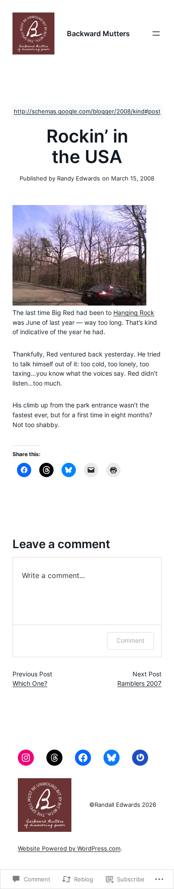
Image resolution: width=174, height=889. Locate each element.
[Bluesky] (112, 758)
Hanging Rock (133, 312)
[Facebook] (83, 758)
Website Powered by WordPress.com (69, 848)
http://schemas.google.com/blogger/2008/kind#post (87, 111)
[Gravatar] (140, 758)
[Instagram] (26, 758)
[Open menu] (156, 33)
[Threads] (54, 758)
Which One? (29, 683)
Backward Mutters (98, 33)
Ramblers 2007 (139, 683)
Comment (130, 640)
